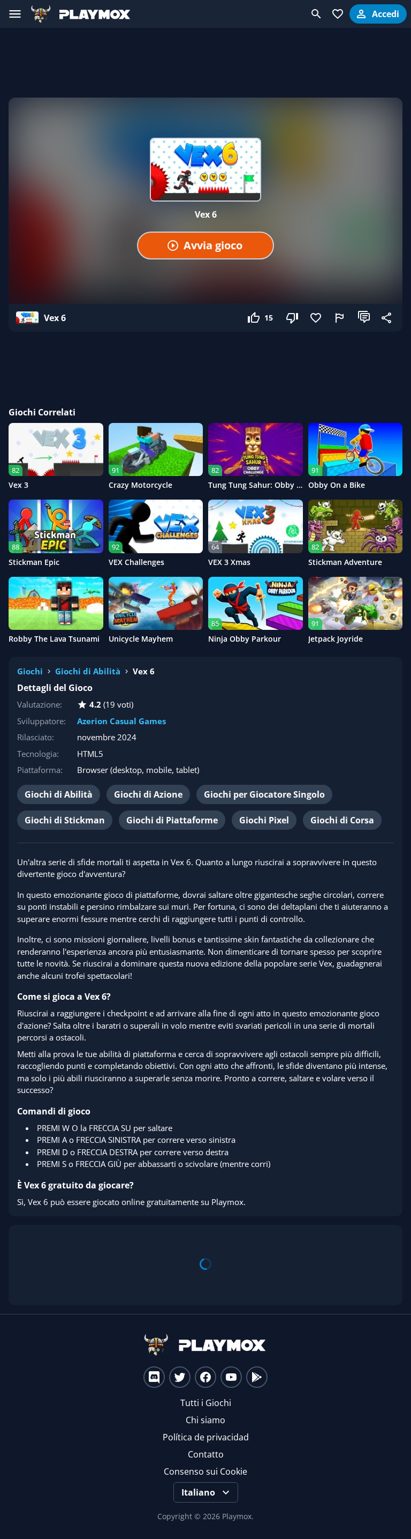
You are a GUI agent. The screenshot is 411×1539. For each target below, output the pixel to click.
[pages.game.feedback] (340, 318)
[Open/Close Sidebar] (15, 14)
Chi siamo (205, 1420)
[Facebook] (205, 1377)
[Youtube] (231, 1377)
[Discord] (154, 1377)
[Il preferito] (317, 318)
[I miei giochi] (337, 14)
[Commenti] (364, 318)
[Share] (387, 318)
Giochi (30, 671)
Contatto (206, 1454)
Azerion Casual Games (121, 721)
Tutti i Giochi (205, 1403)
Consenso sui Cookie (205, 1471)
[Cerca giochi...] (316, 14)
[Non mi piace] (293, 318)
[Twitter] (180, 1377)
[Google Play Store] (257, 1377)
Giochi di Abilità (87, 671)
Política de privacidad (206, 1437)
